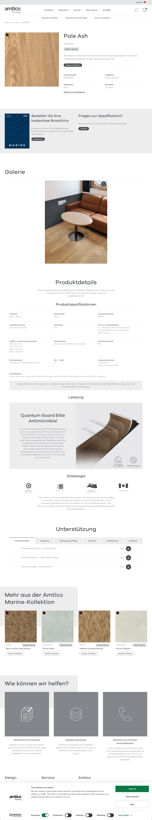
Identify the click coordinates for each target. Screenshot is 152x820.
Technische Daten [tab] (22, 541)
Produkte (48, 10)
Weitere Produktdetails (74, 92)
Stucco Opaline (123, 648)
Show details (123, 815)
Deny (132, 804)
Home (7, 22)
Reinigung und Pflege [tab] (68, 541)
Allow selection (132, 797)
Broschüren (38, 139)
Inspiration (63, 10)
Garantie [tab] (91, 541)
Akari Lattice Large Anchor (18, 648)
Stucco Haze (48, 648)
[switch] (68, 815)
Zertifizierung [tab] (112, 541)
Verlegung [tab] (44, 541)
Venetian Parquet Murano (91, 648)
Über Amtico (91, 10)
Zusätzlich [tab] (133, 541)
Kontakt (106, 10)
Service (77, 10)
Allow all (132, 789)
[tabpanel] (76, 557)
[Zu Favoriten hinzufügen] (7, 34)
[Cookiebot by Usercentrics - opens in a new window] (15, 815)
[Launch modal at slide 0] (103, 184)
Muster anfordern (73, 65)
